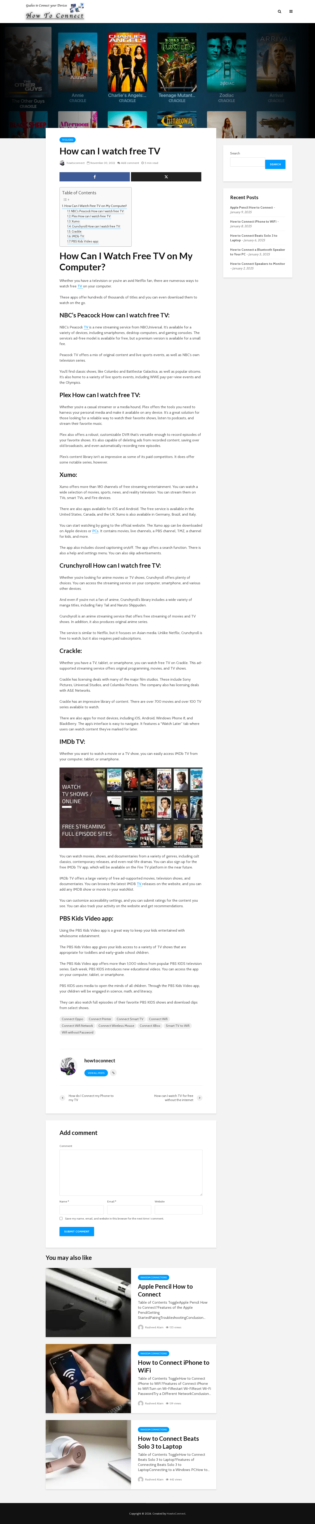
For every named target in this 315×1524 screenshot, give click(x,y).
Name (64, 1201)
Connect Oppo (72, 1019)
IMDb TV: (78, 236)
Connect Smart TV (130, 1019)
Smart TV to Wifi (178, 1026)
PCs (95, 531)
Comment (65, 1146)
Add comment (130, 163)
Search (235, 153)
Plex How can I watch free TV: (91, 216)
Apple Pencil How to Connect (165, 1290)
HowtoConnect (176, 1513)
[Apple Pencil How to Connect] (88, 1302)
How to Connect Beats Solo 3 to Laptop (168, 1442)
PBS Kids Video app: (85, 241)
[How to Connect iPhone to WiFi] (88, 1378)
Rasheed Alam (153, 1327)
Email (111, 1201)
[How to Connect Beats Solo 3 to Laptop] (88, 1454)
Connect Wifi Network (77, 1026)
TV (80, 286)
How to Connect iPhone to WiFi (173, 1366)
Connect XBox (150, 1026)
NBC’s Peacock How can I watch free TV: (97, 211)
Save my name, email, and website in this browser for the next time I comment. (114, 1218)
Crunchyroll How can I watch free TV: (96, 226)
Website (160, 1201)
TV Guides (67, 139)
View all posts (96, 1073)
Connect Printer (100, 1019)
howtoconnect (75, 163)
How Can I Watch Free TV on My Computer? (95, 206)
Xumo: (76, 221)
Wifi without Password (77, 1032)
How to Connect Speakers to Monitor (257, 264)
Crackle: (77, 231)
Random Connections (153, 1277)
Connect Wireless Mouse (116, 1026)
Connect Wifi (158, 1019)
